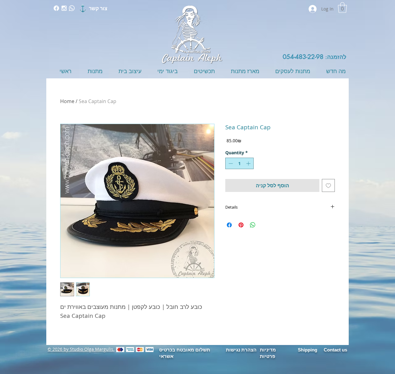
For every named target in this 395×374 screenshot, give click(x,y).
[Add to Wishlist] (328, 185)
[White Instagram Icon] (64, 8)
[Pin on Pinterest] (241, 225)
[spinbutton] (239, 163)
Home (67, 101)
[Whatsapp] (71, 8)
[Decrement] (230, 163)
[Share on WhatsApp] (252, 225)
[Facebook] (56, 8)
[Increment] (249, 163)
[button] (342, 7)
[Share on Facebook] (229, 225)
